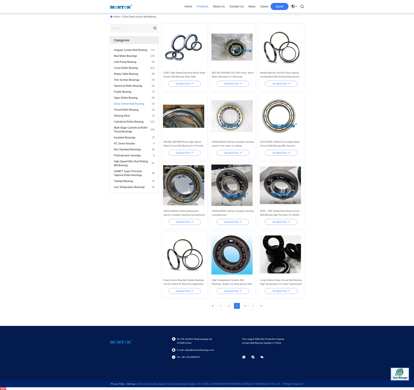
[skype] (255, 357)
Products (202, 6)
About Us (219, 6)
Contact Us (236, 6)
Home (188, 6)
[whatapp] (246, 357)
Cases (264, 6)
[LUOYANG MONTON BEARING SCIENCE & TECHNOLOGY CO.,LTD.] (121, 6)
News (252, 6)
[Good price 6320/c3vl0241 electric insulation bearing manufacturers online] (232, 185)
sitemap (131, 384)
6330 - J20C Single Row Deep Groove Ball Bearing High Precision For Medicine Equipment (281, 215)
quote (279, 6)
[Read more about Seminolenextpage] (213, 306)
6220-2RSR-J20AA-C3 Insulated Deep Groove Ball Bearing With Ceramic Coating (280, 145)
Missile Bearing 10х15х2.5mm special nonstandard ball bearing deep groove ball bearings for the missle (279, 76)
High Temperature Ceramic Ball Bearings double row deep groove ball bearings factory (231, 284)
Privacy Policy (118, 384)
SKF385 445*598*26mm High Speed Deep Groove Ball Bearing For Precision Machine (183, 145)
